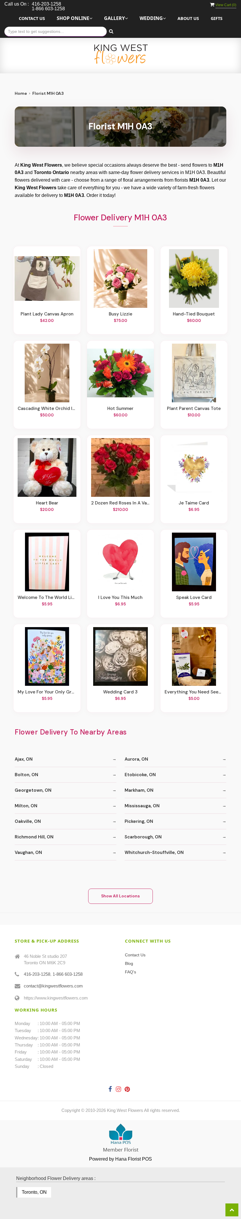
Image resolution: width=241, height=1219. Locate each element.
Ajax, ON (24, 759)
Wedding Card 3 (120, 692)
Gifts (216, 18)
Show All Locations (120, 896)
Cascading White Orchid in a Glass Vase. (47, 408)
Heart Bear (47, 503)
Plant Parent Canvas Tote (194, 408)
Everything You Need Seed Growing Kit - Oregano (194, 692)
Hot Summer (120, 408)
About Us (188, 18)
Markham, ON (139, 790)
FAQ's (130, 972)
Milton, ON (26, 806)
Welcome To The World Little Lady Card (47, 597)
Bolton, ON (26, 775)
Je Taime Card (194, 503)
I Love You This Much (120, 597)
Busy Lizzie (120, 314)
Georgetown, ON (33, 790)
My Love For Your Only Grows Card (47, 692)
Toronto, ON (34, 1192)
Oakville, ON (28, 821)
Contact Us (32, 18)
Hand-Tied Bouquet (194, 314)
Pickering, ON (139, 821)
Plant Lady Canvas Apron (47, 314)
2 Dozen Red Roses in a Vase (120, 503)
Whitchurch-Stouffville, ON (154, 852)
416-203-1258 (37, 974)
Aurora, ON (136, 759)
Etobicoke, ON (140, 775)
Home (21, 93)
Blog (129, 963)
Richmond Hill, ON (34, 837)
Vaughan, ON (28, 852)
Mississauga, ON (142, 806)
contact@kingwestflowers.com (53, 985)
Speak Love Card (194, 597)
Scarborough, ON (143, 837)
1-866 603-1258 (68, 974)
